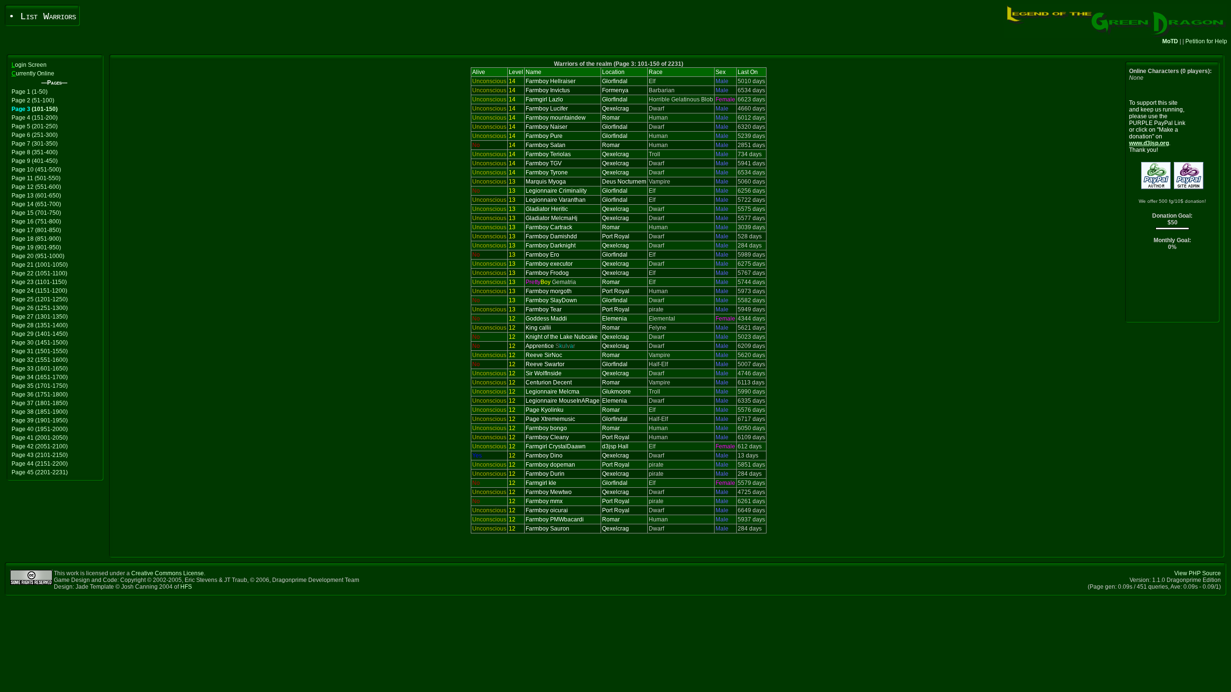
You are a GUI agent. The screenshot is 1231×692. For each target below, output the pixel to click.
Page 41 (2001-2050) (40, 437)
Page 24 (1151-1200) (39, 290)
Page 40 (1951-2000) (40, 429)
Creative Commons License (167, 573)
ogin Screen (29, 65)
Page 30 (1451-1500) (40, 342)
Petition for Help (1206, 41)
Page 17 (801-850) (36, 230)
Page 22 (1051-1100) (39, 273)
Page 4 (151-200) (35, 117)
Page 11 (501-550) (36, 178)
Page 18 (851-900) (36, 238)
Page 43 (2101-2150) (40, 455)
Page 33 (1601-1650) (40, 368)
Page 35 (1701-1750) (40, 386)
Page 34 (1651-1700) (40, 377)
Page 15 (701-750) (36, 213)
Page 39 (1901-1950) (40, 420)
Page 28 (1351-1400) (40, 325)
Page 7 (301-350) (35, 143)
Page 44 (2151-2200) (40, 463)
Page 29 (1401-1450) (40, 334)
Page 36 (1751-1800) (40, 394)
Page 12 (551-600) (36, 187)
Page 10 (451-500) (36, 169)
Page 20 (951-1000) (38, 256)
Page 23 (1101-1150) (39, 282)
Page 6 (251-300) (35, 135)
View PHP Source (1197, 573)
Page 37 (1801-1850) (40, 403)
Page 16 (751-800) (36, 221)
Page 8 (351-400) (35, 152)
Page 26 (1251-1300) (40, 308)
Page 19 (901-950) (36, 247)
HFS (186, 586)
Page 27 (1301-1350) (40, 316)
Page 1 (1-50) (30, 91)
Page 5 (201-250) (35, 126)
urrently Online (33, 73)
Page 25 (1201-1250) (40, 299)
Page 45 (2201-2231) (40, 472)
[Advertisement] (1173, 289)
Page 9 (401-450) (35, 161)
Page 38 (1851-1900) (40, 411)
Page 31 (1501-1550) (40, 351)
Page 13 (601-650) (36, 195)
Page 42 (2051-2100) (40, 446)
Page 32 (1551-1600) (40, 360)
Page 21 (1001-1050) (40, 264)
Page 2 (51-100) (33, 100)
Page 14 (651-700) (36, 204)
